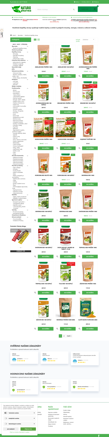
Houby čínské (17, 171)
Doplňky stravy (16, 52)
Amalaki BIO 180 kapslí (66, 67)
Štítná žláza (16, 143)
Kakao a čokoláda (18, 172)
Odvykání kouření (18, 122)
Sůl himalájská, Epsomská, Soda (20, 187)
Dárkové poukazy (17, 50)
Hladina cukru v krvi (18, 101)
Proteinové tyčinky (18, 212)
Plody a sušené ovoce (19, 183)
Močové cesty (17, 119)
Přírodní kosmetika (17, 155)
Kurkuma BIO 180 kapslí (65, 175)
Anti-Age (15, 81)
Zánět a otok (16, 151)
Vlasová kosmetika (18, 164)
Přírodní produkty (17, 165)
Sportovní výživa (17, 200)
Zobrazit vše (21, 251)
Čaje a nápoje (16, 167)
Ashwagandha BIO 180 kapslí (43, 104)
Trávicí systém (17, 144)
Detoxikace (16, 93)
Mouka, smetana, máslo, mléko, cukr (19, 75)
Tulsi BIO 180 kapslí (66, 284)
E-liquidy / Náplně (18, 65)
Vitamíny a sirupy (18, 191)
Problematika (16, 88)
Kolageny (15, 79)
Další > (69, 336)
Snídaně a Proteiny (18, 220)
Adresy (65, 414)
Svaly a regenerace (18, 141)
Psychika (15, 127)
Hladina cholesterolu (18, 103)
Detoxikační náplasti (19, 96)
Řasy (14, 185)
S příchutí (15, 83)
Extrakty (15, 169)
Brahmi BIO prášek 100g (65, 103)
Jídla (13, 69)
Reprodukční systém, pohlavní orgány (18, 130)
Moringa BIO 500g (65, 211)
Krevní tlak (16, 115)
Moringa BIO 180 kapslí (43, 211)
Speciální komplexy (18, 55)
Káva (14, 174)
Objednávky (66, 412)
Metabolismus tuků (18, 117)
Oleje (14, 180)
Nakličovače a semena (19, 178)
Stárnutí (15, 138)
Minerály (15, 54)
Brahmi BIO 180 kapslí (88, 103)
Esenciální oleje (16, 67)
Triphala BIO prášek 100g (88, 247)
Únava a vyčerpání (18, 146)
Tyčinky (14, 210)
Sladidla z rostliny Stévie (19, 198)
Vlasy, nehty (16, 147)
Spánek (15, 135)
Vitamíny (15, 57)
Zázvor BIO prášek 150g (88, 284)
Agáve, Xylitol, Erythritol (19, 196)
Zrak (14, 152)
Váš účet (67, 407)
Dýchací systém (17, 98)
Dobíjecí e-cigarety (18, 64)
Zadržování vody (17, 149)
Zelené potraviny (17, 193)
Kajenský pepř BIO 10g (88, 139)
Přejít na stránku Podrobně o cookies (19, 432)
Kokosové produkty (18, 71)
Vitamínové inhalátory (19, 215)
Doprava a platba (52, 412)
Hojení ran (16, 104)
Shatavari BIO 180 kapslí (43, 247)
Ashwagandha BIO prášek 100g (88, 67)
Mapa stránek (51, 424)
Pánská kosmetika (18, 159)
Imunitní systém (17, 109)
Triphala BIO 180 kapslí (44, 284)
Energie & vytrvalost (18, 202)
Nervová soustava (18, 120)
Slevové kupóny (67, 416)
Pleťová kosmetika (18, 161)
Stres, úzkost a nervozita (19, 139)
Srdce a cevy (16, 136)
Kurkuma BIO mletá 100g (43, 175)
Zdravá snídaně (16, 217)
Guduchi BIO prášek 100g (43, 139)
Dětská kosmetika (18, 157)
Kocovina (15, 112)
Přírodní (15, 84)
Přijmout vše (28, 429)
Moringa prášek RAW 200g (66, 320)
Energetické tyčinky (18, 213)
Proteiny (15, 208)
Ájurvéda (14, 46)
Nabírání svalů (17, 205)
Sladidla (14, 194)
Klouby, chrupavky (18, 111)
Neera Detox (16, 95)
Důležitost (89, 39)
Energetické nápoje (18, 203)
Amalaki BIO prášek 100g (43, 67)
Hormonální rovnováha (19, 106)
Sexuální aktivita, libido (19, 133)
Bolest (15, 90)
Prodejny (50, 426)
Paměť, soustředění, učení (20, 123)
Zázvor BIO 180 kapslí (43, 320)
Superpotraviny (17, 190)
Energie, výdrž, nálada (19, 100)
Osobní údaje (66, 410)
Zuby (14, 154)
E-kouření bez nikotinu (19, 60)
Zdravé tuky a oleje (18, 58)
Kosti (14, 114)
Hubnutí (15, 107)
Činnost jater (16, 92)
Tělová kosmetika (18, 162)
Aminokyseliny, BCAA (19, 206)
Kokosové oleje (17, 73)
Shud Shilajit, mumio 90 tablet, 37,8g (65, 248)
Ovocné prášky (17, 219)
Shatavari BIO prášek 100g (88, 211)
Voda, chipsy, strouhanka (20, 78)
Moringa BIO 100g (88, 175)
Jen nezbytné (10, 429)
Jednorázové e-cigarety (19, 62)
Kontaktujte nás (52, 422)
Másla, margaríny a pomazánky (18, 176)
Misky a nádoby (16, 86)
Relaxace (15, 128)
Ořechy (15, 182)
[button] (19, 247)
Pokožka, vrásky (17, 125)
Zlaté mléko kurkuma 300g (87, 320)
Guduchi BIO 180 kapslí (66, 139)
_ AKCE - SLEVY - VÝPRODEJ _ (20, 44)
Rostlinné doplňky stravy (20, 48)
